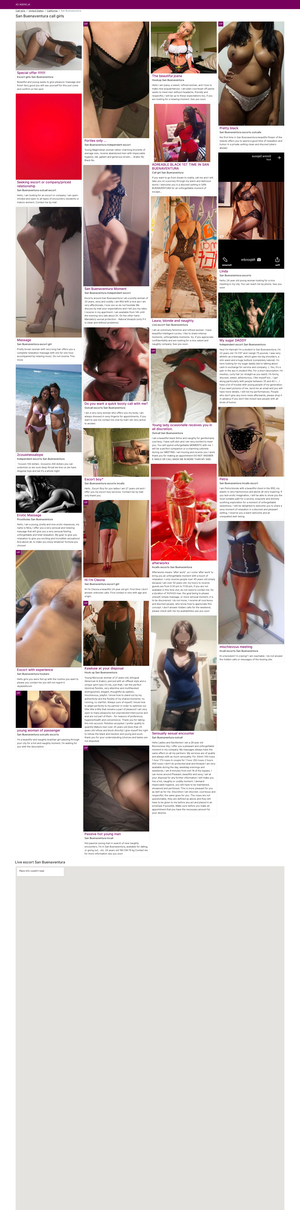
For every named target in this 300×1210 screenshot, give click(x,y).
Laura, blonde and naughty (173, 321)
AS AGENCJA (23, 4)
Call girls (20, 10)
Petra (224, 479)
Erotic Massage (29, 515)
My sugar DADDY (233, 340)
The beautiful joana (167, 76)
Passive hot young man (103, 834)
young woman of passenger (38, 730)
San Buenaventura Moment (106, 289)
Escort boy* (94, 479)
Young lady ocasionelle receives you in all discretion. (182, 427)
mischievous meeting (236, 647)
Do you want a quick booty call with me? (116, 404)
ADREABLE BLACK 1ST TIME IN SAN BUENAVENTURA (180, 166)
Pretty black (229, 128)
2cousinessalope (30, 455)
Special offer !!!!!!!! (31, 73)
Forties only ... (96, 141)
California (52, 10)
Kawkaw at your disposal (104, 668)
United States (36, 10)
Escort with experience (35, 670)
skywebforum (24, 686)
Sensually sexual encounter (173, 733)
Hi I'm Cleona (95, 580)
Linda (224, 271)
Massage (24, 340)
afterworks (160, 563)
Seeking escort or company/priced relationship (44, 184)
